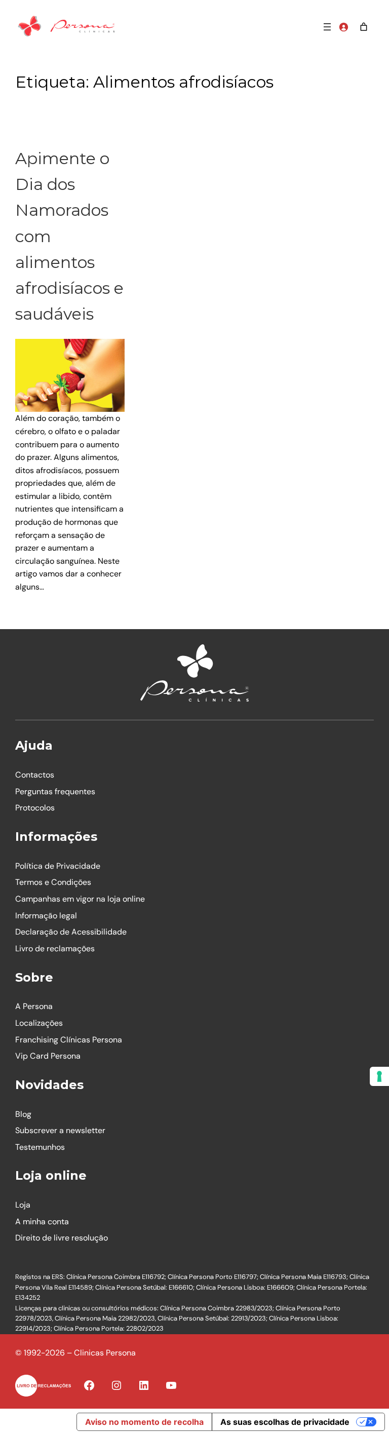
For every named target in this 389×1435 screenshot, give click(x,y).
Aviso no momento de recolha (144, 1422)
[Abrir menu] (327, 27)
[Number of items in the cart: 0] (364, 27)
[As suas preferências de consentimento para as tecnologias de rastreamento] (379, 1076)
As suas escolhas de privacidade (284, 1422)
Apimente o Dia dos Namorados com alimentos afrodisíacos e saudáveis (69, 236)
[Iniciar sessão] (343, 27)
